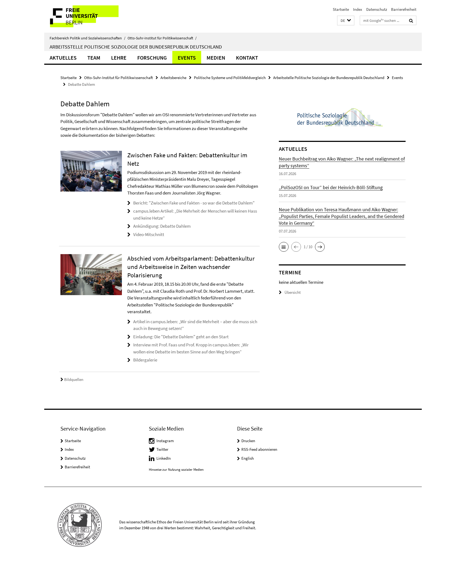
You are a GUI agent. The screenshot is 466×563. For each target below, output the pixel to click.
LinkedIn (163, 458)
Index (357, 9)
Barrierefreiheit (403, 9)
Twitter (162, 449)
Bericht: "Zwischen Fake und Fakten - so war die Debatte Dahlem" (194, 203)
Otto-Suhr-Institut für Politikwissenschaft (162, 38)
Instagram (165, 440)
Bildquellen (73, 379)
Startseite (341, 9)
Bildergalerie (145, 360)
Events (187, 57)
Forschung (152, 57)
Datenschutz (376, 9)
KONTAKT (247, 57)
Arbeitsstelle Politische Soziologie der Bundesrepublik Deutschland (136, 46)
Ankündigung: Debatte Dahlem (162, 226)
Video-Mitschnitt (148, 234)
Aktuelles (63, 57)
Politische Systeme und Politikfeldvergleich (230, 77)
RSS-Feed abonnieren (259, 449)
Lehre (118, 57)
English (247, 458)
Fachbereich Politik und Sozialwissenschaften (87, 38)
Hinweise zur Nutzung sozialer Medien (176, 469)
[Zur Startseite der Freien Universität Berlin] (89, 16)
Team (93, 57)
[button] (345, 21)
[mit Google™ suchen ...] (411, 20)
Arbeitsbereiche (173, 77)
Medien (216, 57)
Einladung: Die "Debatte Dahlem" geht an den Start (181, 337)
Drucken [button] (248, 440)
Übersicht (293, 292)
